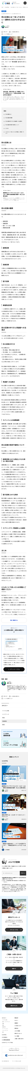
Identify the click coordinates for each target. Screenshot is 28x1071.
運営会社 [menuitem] (16, 1028)
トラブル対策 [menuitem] (4, 1019)
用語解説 (4, 11)
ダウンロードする (14, 929)
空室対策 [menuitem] (4, 1026)
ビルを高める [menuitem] (4, 1037)
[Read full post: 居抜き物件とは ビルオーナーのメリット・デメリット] (14, 802)
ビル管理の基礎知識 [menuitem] (6, 1039)
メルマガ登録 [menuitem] (17, 1030)
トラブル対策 (5, 710)
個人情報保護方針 (5, 1061)
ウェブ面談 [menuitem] (17, 1036)
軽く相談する (14, 620)
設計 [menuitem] (3, 1032)
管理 (3, 724)
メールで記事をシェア (8, 34)
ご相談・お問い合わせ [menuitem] (19, 1038)
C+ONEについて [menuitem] (18, 1025)
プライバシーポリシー (8, 891)
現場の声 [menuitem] (16, 1017)
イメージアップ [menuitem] (5, 1030)
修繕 (3, 717)
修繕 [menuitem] (3, 1023)
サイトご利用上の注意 (16, 1061)
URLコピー (6, 31)
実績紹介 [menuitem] (16, 1023)
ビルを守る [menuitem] (4, 1034)
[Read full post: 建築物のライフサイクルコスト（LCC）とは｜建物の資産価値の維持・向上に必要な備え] (14, 774)
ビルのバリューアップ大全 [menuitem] (7, 1042)
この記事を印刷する (15, 31)
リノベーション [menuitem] (5, 1028)
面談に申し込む (14, 1005)
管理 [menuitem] (3, 1025)
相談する (14, 968)
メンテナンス (5, 714)
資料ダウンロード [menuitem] (18, 1033)
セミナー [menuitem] (16, 1020)
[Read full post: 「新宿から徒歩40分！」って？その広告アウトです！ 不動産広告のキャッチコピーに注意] (14, 831)
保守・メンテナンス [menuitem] (6, 1021)
